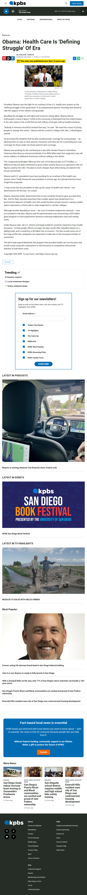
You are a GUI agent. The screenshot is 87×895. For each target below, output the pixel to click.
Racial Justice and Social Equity (32, 781)
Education (48, 780)
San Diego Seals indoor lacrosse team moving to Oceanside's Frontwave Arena (12, 789)
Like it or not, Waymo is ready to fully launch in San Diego (28, 673)
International (46, 19)
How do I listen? (61, 842)
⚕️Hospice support (13, 277)
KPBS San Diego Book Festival (16, 533)
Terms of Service (33, 858)
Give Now (76, 3)
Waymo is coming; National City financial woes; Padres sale (29, 467)
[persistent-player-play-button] (6, 11)
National (31, 19)
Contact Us (60, 834)
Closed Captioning (62, 830)
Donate (43, 752)
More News (9, 763)
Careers (30, 834)
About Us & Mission (34, 826)
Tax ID (30, 885)
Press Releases (33, 846)
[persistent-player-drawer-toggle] (83, 11)
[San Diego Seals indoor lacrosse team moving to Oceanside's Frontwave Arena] (12, 772)
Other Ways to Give (34, 881)
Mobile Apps (32, 842)
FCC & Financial (33, 838)
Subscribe (43, 364)
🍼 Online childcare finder (16, 286)
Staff (29, 854)
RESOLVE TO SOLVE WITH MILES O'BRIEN (21, 599)
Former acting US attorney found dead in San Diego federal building (33, 665)
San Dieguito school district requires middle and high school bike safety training (53, 789)
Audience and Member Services (67, 826)
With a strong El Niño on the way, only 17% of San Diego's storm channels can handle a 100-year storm (43, 682)
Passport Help (61, 846)
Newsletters (32, 830)
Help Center (60, 850)
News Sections (63, 19)
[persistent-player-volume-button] (13, 11)
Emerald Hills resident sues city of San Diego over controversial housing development (41, 701)
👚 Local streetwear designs (17, 281)
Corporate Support (34, 869)
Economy (6, 780)
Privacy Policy (33, 850)
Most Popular (9, 609)
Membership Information (36, 877)
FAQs (58, 838)
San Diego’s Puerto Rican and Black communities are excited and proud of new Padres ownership (41, 692)
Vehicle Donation (34, 889)
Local (19, 19)
